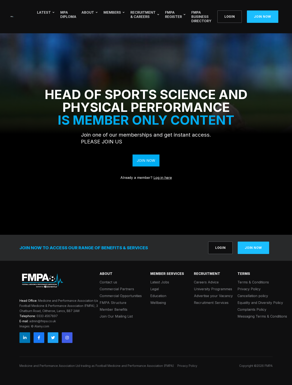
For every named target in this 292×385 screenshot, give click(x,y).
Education (158, 296)
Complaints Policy (251, 309)
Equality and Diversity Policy (260, 302)
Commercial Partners (117, 289)
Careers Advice (206, 282)
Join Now (146, 160)
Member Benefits (113, 309)
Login (229, 16)
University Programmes (213, 289)
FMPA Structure (113, 302)
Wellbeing (158, 302)
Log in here (162, 177)
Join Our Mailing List (116, 316)
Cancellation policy (252, 296)
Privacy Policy (249, 289)
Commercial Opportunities (121, 296)
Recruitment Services (211, 302)
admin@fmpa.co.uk (42, 321)
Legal (154, 289)
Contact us (108, 282)
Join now (262, 16)
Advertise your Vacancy (213, 296)
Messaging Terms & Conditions (262, 316)
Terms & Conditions (253, 282)
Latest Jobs (159, 282)
